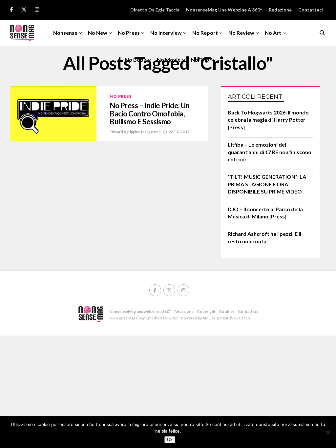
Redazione (280, 9)
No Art (273, 33)
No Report (205, 33)
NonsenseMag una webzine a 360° (224, 9)
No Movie (168, 59)
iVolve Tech (240, 318)
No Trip (200, 59)
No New (97, 33)
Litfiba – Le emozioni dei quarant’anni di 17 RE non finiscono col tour (269, 151)
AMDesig (210, 318)
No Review (241, 33)
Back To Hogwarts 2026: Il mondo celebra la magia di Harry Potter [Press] (268, 119)
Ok (170, 439)
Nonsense (65, 33)
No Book (135, 59)
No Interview (166, 33)
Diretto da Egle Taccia (154, 9)
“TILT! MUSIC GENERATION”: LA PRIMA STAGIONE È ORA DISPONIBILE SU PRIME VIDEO (267, 183)
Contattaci (310, 9)
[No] (328, 432)
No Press (129, 33)
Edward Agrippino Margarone (135, 131)
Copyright (206, 311)
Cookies (227, 311)
